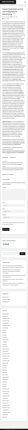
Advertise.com (5, 134)
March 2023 (4, 374)
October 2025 (5, 323)
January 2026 (5, 316)
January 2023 (5, 379)
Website (4, 214)
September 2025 (6, 325)
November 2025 (5, 320)
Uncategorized (12, 157)
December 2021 (5, 388)
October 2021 (5, 393)
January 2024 (5, 351)
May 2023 (4, 370)
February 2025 (5, 339)
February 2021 (5, 400)
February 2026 (5, 313)
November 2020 (5, 407)
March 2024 (4, 346)
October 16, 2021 (15, 16)
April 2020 (4, 417)
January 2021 (5, 403)
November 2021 (5, 391)
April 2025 (4, 335)
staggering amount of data (13, 52)
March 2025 (4, 337)
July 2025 (4, 330)
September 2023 (6, 360)
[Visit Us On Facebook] (6, 244)
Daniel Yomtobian (7, 16)
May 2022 (4, 384)
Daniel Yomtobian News (8, 1)
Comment (4, 187)
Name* (3, 202)
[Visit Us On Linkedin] (8, 244)
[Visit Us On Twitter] (3, 244)
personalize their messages (10, 69)
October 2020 (5, 410)
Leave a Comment (6, 18)
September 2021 (6, 395)
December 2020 (5, 405)
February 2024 (5, 349)
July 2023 (4, 365)
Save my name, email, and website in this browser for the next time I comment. (13, 223)
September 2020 (6, 412)
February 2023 (5, 377)
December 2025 (5, 318)
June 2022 (4, 381)
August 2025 (5, 327)
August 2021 (5, 398)
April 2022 (4, 386)
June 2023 (4, 367)
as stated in (20, 92)
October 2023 (5, 358)
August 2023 (5, 363)
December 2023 (5, 353)
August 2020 (5, 414)
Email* (3, 208)
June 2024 (4, 342)
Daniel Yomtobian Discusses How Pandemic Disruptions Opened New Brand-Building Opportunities (11, 271)
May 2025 (4, 332)
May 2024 (4, 344)
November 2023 (5, 356)
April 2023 (4, 372)
